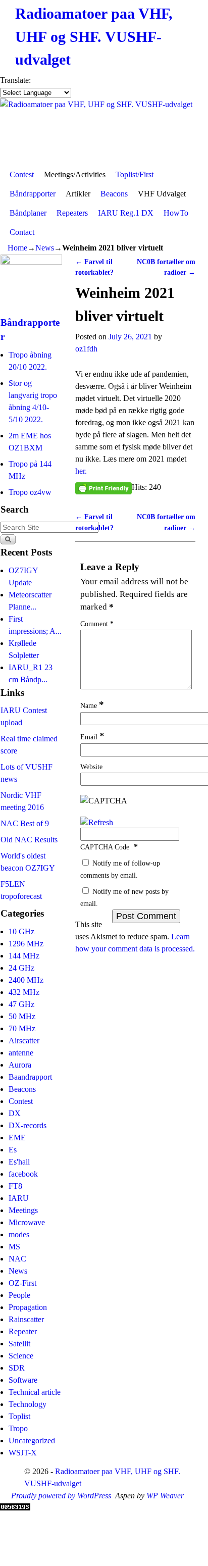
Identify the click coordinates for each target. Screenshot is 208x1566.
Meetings (23, 1210)
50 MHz (22, 1016)
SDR (17, 1367)
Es (13, 1149)
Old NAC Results (29, 839)
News (44, 247)
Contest (22, 174)
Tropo (18, 1428)
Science (21, 1355)
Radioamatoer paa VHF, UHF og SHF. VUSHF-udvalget (94, 36)
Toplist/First (134, 174)
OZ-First (22, 1283)
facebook (23, 1174)
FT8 (15, 1186)
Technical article (35, 1392)
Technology (27, 1404)
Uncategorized (32, 1440)
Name (92, 705)
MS (14, 1246)
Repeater (23, 1331)
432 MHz (24, 992)
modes (19, 1234)
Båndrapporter (33, 193)
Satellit (19, 1343)
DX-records (27, 1125)
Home (17, 247)
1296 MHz (26, 943)
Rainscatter (26, 1319)
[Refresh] (96, 822)
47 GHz (21, 1004)
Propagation (28, 1307)
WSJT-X (23, 1452)
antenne (21, 1052)
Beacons (114, 193)
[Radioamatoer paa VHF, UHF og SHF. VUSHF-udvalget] (104, 131)
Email (92, 737)
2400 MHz (26, 980)
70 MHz (22, 1028)
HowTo (176, 213)
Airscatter (24, 1040)
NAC (17, 1258)
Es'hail (19, 1161)
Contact (22, 232)
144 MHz (24, 955)
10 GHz (21, 931)
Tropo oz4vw (30, 492)
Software (23, 1380)
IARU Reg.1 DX (125, 213)
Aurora (20, 1064)
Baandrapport (30, 1077)
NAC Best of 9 (25, 823)
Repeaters (72, 213)
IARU (19, 1198)
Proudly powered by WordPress (61, 1495)
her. (81, 471)
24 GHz (21, 968)
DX (15, 1113)
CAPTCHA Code (104, 847)
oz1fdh (86, 348)
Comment (97, 624)
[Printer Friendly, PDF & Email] (103, 487)
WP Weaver (165, 1495)
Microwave (27, 1222)
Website (91, 767)
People (19, 1295)
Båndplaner (28, 213)
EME (17, 1137)
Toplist (19, 1416)
